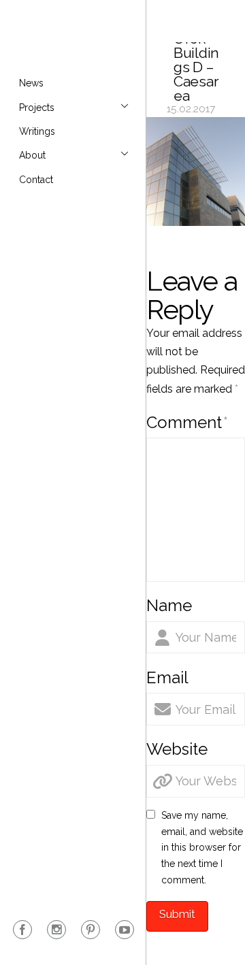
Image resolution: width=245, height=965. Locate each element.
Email (167, 677)
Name (169, 605)
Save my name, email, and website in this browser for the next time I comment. (202, 847)
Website (177, 749)
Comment (187, 422)
